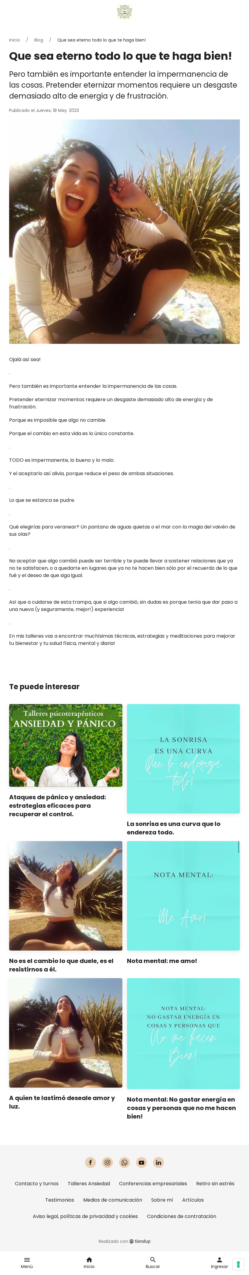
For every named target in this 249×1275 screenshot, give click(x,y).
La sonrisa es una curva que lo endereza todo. (173, 828)
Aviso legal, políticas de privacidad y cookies (85, 1216)
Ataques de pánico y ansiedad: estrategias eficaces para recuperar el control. (57, 805)
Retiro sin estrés (215, 1183)
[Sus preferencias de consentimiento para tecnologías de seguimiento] (238, 1264)
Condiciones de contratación (181, 1216)
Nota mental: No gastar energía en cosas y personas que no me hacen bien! (181, 1108)
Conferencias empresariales (153, 1183)
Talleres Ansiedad (89, 1183)
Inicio (14, 40)
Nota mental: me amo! (162, 961)
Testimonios (59, 1199)
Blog (38, 40)
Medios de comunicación (112, 1199)
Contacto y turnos (37, 1183)
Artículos (193, 1199)
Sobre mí (162, 1199)
